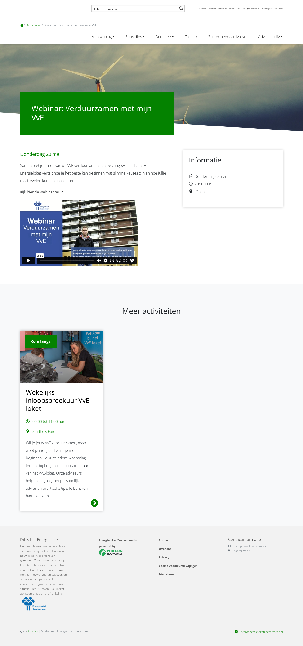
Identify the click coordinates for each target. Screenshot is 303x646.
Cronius (33, 631)
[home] (21, 25)
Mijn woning (101, 36)
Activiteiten (34, 25)
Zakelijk (191, 36)
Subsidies (133, 36)
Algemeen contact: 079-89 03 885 (225, 8)
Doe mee (163, 36)
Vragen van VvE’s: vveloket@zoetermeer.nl (263, 8)
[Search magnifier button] (181, 8)
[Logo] (50, 11)
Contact (202, 8)
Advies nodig (269, 36)
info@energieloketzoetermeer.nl (261, 632)
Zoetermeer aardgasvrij (227, 36)
